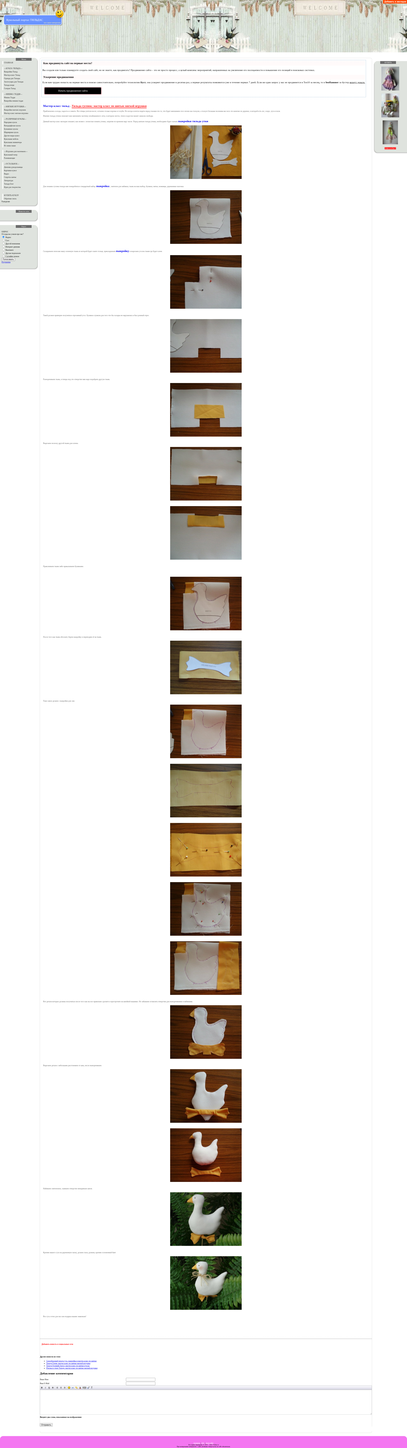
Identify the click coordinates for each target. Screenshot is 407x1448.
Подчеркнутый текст (49, 1388)
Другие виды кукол (11, 136)
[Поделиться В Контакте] (80, 1350)
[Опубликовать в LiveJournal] (62, 1350)
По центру (61, 1388)
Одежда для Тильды (12, 78)
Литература (8, 180)
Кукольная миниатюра (13, 142)
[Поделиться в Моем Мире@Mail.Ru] (68, 1350)
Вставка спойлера (95, 1388)
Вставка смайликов (69, 1388)
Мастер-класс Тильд (12, 75)
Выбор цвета (80, 1388)
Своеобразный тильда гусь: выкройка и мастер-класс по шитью (71, 1361)
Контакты (197, 1443)
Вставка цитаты (88, 1388)
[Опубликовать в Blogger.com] (44, 1350)
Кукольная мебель (11, 139)
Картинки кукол (10, 170)
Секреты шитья (10, 177)
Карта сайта (209, 1443)
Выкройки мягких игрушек (15, 110)
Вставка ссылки (73, 1388)
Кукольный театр (10, 155)
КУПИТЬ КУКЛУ (11, 195)
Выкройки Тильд (10, 72)
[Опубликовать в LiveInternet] (56, 1350)
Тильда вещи (9, 85)
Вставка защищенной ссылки (76, 1388)
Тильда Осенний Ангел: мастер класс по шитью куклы (68, 1366)
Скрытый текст (84, 1388)
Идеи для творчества (12, 187)
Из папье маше (10, 146)
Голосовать (8, 259)
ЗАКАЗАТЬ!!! (390, 148)
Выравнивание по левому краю (57, 1388)
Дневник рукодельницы (13, 167)
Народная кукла (10, 122)
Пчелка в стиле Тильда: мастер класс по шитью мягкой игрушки (71, 1368)
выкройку (122, 251)
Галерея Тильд (10, 88)
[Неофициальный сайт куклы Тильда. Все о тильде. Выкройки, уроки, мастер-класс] (395, 3)
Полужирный (42, 1388)
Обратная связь (10, 199)
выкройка (102, 186)
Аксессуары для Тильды (13, 82)
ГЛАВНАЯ (8, 63)
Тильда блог (9, 184)
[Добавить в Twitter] (74, 1350)
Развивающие (9, 158)
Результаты (6, 262)
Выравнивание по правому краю (64, 1388)
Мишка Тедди (9, 97)
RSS (202, 1443)
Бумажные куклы (11, 129)
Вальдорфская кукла (12, 126)
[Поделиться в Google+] (50, 1350)
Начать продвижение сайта (73, 90)
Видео (6, 174)
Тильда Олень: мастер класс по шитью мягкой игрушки (68, 1363)
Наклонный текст (45, 1388)
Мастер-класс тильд (56, 106)
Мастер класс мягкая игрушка (16, 113)
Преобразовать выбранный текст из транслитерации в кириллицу (92, 1388)
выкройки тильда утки (193, 121)
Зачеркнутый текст (53, 1388)
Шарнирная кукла (11, 132)
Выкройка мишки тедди (13, 101)
